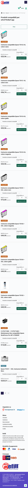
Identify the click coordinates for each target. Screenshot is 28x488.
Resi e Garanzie (6, 422)
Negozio (7, 12)
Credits (4, 428)
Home (4, 12)
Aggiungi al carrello (21, 58)
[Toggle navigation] (25, 2)
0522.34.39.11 (6, 477)
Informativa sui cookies (8, 426)
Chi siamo (5, 417)
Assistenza (5, 419)
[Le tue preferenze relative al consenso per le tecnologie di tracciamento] (25, 485)
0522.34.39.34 (15, 477)
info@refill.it (5, 478)
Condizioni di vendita (7, 424)
